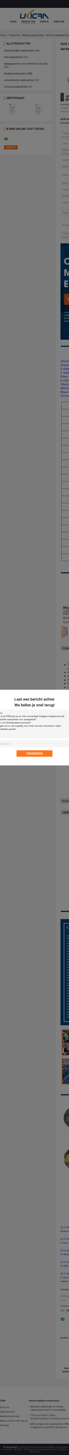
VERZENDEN (34, 753)
